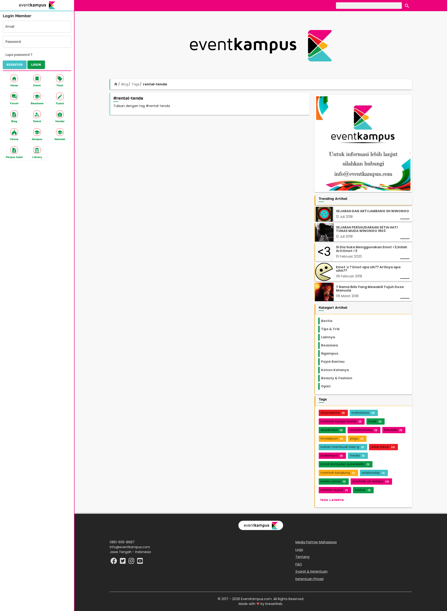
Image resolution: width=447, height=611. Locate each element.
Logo (299, 549)
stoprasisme (333, 413)
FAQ (298, 564)
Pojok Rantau (335, 361)
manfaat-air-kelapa (370, 481)
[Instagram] (132, 562)
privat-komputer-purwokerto (345, 464)
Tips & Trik (334, 329)
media (357, 455)
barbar (362, 490)
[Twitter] (123, 562)
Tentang (302, 556)
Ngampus (332, 353)
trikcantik (393, 430)
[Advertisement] (260, 45)
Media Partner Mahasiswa (316, 542)
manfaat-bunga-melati (341, 421)
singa (356, 438)
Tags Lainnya (332, 500)
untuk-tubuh (383, 447)
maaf (374, 421)
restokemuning (363, 430)
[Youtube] (140, 562)
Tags (135, 84)
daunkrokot (331, 430)
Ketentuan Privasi (309, 579)
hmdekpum (332, 438)
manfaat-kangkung (338, 473)
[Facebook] (114, 562)
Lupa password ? (19, 54)
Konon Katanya (337, 370)
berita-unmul (333, 481)
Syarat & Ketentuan (311, 571)
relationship (373, 473)
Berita (331, 321)
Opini (328, 386)
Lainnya (332, 337)
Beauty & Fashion (339, 378)
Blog (124, 84)
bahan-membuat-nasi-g (342, 447)
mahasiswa (363, 413)
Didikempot (332, 455)
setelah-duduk (334, 490)
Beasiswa (332, 345)
